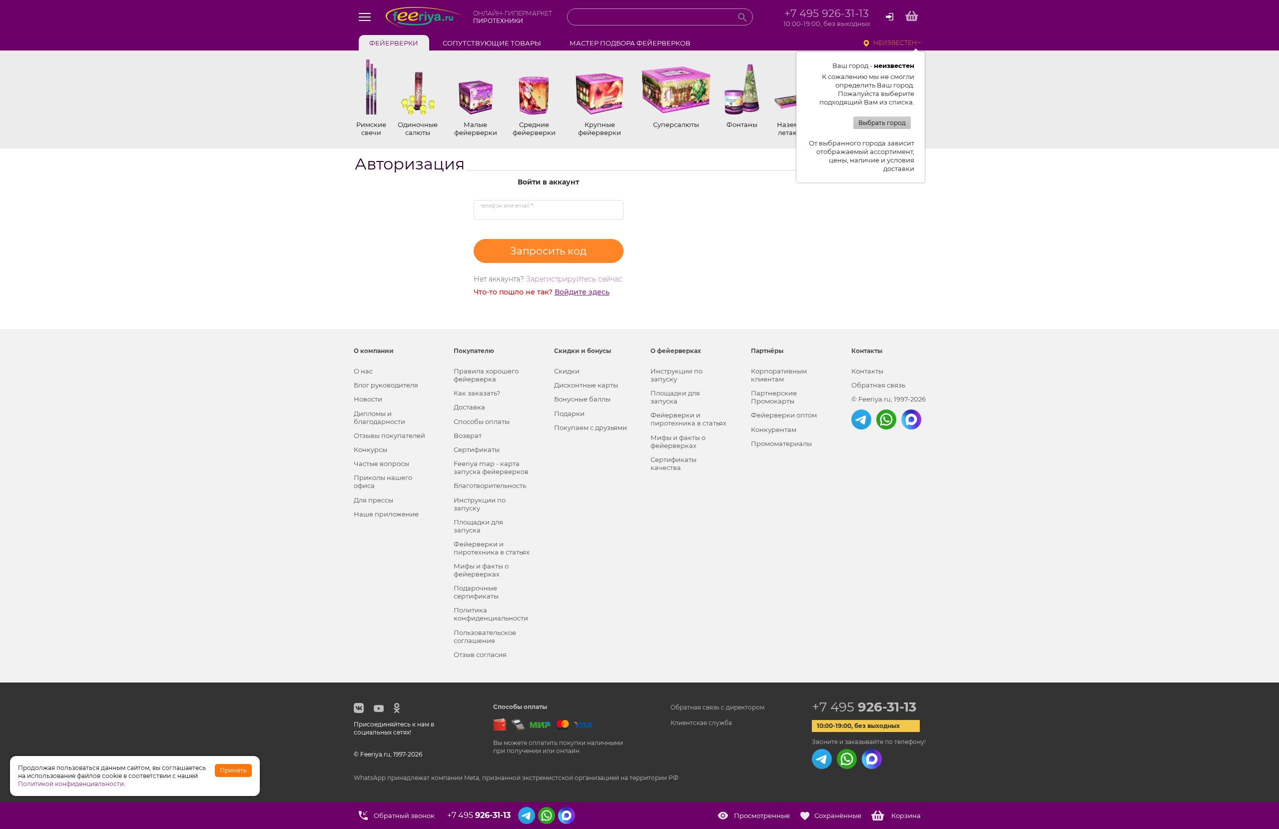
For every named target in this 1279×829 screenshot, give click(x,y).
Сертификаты (477, 450)
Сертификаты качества (673, 464)
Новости (368, 399)
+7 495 (864, 707)
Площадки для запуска (478, 526)
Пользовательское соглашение (485, 636)
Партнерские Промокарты (774, 397)
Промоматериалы (781, 444)
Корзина (906, 816)
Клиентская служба (701, 722)
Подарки (569, 414)
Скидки (567, 371)
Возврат (468, 436)
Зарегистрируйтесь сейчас (574, 279)
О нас (363, 371)
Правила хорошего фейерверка (486, 375)
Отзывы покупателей (389, 436)
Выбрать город (882, 122)
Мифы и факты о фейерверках (481, 570)
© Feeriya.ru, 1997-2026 (888, 399)
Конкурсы (370, 450)
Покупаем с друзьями (590, 428)
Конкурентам (773, 430)
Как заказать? (477, 393)
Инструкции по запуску (480, 504)
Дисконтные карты (586, 385)
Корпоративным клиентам (779, 375)
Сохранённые (837, 816)
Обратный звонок (404, 816)
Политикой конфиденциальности (71, 784)
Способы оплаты (482, 422)
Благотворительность (490, 486)
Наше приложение (386, 514)
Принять (233, 770)
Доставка (469, 407)
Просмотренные (762, 816)
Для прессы (373, 500)
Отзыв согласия (480, 654)
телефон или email (507, 205)
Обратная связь (878, 385)
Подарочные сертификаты (476, 592)
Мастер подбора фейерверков (630, 43)
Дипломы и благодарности (379, 418)
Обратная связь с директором (717, 707)
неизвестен (895, 42)
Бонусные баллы (582, 399)
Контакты (867, 371)
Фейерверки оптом (784, 415)
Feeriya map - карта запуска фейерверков (491, 468)
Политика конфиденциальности (491, 614)
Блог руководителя (386, 385)
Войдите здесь (582, 292)
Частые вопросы (381, 464)
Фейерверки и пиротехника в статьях (492, 548)
